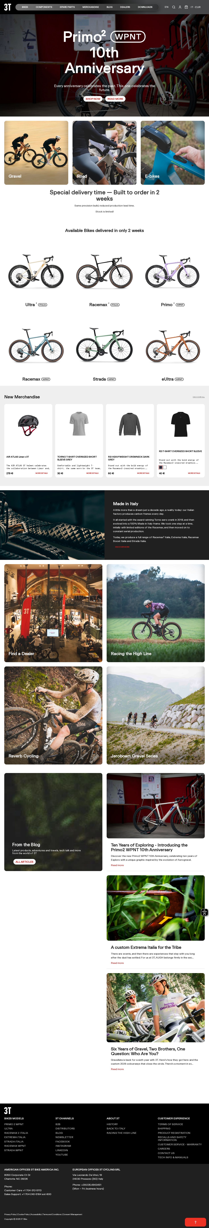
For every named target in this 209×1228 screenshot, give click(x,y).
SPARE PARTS (67, 7)
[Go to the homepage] (7, 9)
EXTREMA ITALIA (14, 1137)
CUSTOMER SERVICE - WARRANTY (180, 1144)
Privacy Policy (10, 1214)
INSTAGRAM (63, 1145)
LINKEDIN (61, 1150)
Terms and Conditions (52, 1214)
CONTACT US (166, 1153)
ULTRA (8, 1128)
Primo (173, 304)
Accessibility (36, 1214)
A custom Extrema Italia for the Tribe (146, 947)
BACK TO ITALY (116, 1128)
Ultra (36, 304)
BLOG (109, 7)
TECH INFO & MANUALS (173, 1157)
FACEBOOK (62, 1141)
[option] (104, 65)
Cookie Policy (23, 1214)
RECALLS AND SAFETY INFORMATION (172, 1138)
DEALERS (125, 7)
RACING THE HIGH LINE (121, 1132)
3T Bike (23, 1219)
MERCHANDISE (90, 7)
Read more (117, 865)
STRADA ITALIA (13, 1141)
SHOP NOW (93, 98)
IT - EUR (195, 7)
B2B (57, 1124)
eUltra (173, 379)
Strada (104, 379)
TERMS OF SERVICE (170, 1124)
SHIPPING (164, 1128)
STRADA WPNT (13, 1150)
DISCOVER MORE (122, 547)
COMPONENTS (44, 7)
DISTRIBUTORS (65, 1128)
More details (42, 473)
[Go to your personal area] (180, 7)
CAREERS (164, 1148)
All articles (24, 861)
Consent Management (72, 1214)
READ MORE (115, 98)
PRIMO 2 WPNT (14, 1124)
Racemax (104, 304)
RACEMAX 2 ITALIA (16, 1132)
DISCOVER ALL (199, 397)
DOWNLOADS (145, 7)
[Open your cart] (186, 7)
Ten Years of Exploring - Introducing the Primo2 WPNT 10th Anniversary (149, 847)
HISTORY (112, 1124)
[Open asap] (195, 1222)
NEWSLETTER (64, 1137)
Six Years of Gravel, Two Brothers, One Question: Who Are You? (148, 1051)
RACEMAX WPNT (15, 1145)
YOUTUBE (61, 1154)
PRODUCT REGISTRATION (174, 1132)
